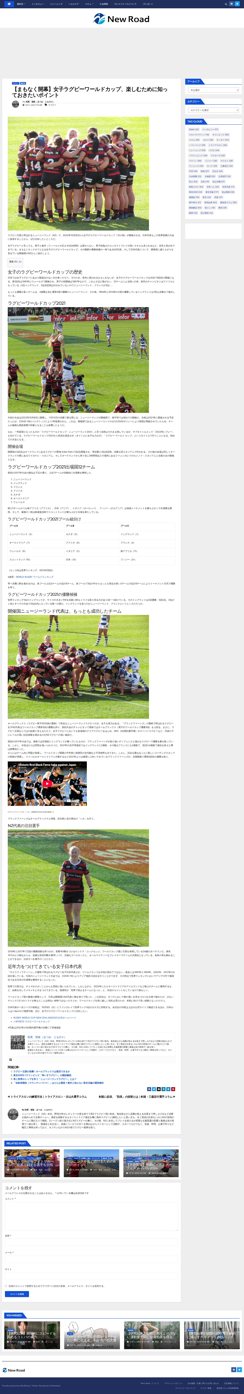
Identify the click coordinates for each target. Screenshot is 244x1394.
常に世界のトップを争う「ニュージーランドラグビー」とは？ (45, 1079)
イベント (130, 1158)
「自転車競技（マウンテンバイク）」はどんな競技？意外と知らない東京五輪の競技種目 (58, 1082)
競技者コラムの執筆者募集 (228, 1388)
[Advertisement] (122, 49)
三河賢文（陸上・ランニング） (91, 1158)
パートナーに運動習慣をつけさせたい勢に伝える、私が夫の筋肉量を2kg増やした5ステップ (92, 1340)
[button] (226, 4)
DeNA (194, 129)
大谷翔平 (224, 176)
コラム (88, 4)
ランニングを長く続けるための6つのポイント (91, 1163)
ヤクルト (227, 160)
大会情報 (104, 4)
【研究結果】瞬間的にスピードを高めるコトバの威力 (31, 1335)
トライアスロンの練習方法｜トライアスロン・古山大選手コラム (48, 1096)
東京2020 (195, 192)
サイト (8, 1269)
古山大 (217, 171)
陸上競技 (207, 213)
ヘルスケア (74, 4)
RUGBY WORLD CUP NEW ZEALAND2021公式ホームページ (44, 1017)
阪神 (193, 213)
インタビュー (38, 4)
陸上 (111, 1158)
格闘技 (194, 197)
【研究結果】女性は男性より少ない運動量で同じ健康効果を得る (151, 1335)
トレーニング (56, 4)
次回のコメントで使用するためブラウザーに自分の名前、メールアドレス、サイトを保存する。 (57, 1286)
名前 (8, 1235)
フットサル (30, 1158)
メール (9, 1252)
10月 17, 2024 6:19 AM (20, 1342)
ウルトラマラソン (199, 134)
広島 (205, 181)
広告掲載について (231, 1383)
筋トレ (210, 207)
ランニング (196, 166)
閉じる (18, 261)
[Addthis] (10, 1059)
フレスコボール (156, 1158)
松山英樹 (228, 192)
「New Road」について (149, 1383)
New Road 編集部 (159, 1173)
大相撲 (210, 176)
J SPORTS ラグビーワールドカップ (31, 1021)
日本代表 (228, 187)
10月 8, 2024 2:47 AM (80, 1345)
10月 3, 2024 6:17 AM (140, 1342)
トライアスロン (218, 145)
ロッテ (212, 166)
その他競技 (138, 1158)
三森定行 (227, 166)
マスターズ (218, 155)
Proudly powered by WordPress (16, 1386)
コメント (10, 1198)
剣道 (205, 171)
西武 (222, 207)
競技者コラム (228, 202)
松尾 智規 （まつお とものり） (40, 101)
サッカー (22, 1158)
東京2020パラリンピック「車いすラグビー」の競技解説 (42, 1075)
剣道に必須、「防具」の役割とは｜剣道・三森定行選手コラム (136, 1096)
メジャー (211, 160)
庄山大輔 (219, 181)
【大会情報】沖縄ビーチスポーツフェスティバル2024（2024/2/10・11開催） (150, 1168)
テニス (147, 1158)
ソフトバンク (197, 145)
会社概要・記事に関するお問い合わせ (203, 1383)
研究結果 (210, 202)
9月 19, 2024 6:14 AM (200, 1342)
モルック (166, 1158)
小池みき (99, 1345)
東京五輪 (212, 192)
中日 (193, 171)
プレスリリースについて (125, 4)
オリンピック (221, 134)
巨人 (193, 181)
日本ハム (213, 187)
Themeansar (54, 1386)
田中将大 (195, 202)
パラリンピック (198, 155)
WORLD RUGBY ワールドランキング (35, 576)
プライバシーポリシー (173, 1383)
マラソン (195, 160)
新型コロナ (196, 187)
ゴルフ (208, 140)
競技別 (20, 4)
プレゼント (148, 4)
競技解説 (195, 207)
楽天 (207, 197)
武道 (218, 197)
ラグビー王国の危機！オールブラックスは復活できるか (41, 1071)
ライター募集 (206, 1388)
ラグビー (15, 83)
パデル (214, 150)
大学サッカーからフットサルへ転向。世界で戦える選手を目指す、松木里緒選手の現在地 (30, 1164)
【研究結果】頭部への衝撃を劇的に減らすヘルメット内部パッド (211, 1335)
